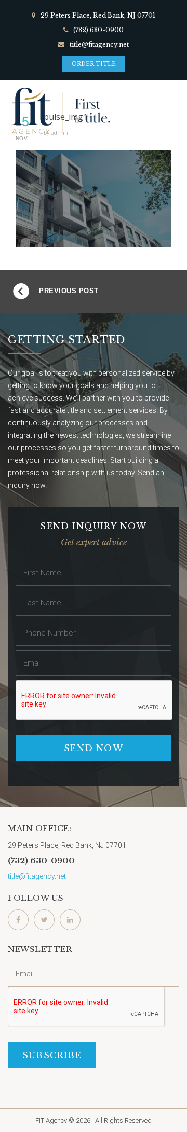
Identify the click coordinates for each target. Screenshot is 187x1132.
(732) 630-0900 (98, 30)
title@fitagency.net (99, 44)
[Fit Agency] (60, 111)
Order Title (94, 64)
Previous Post (69, 291)
